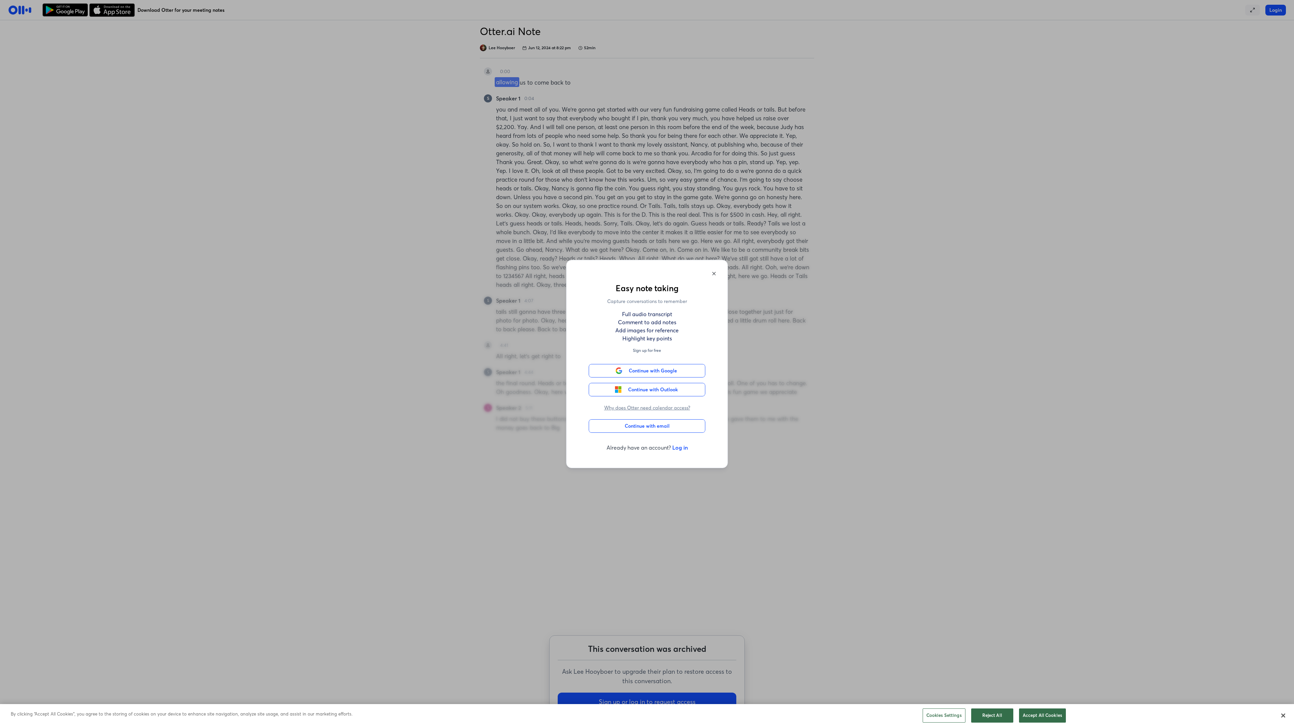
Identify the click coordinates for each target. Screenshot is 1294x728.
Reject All (992, 715)
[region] (647, 716)
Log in (680, 447)
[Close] (1283, 715)
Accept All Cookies (1042, 715)
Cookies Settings (944, 715)
